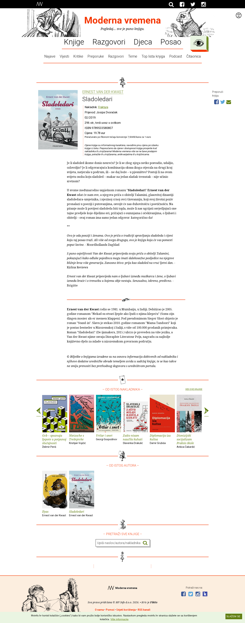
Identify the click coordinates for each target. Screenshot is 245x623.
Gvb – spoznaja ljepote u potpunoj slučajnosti (54, 441)
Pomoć (110, 609)
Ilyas (54, 513)
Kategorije (198, 43)
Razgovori (108, 41)
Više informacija (119, 619)
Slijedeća (206, 412)
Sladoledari (81, 513)
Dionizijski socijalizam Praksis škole (186, 441)
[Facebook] (182, 4)
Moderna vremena (122, 20)
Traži (145, 543)
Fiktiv (153, 602)
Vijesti (64, 56)
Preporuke (96, 56)
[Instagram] (204, 4)
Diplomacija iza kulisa (160, 439)
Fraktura (103, 107)
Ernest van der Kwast (102, 92)
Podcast (175, 56)
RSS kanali (144, 609)
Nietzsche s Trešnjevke (77, 439)
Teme (132, 56)
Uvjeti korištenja (126, 609)
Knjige (74, 41)
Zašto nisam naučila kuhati (133, 439)
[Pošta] (228, 101)
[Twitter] (193, 4)
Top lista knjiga (153, 56)
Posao (170, 41)
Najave (49, 56)
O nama (99, 609)
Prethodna (38, 412)
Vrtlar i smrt (106, 437)
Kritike (78, 56)
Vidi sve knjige (193, 389)
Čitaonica (193, 56)
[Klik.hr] (205, 594)
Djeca (143, 41)
